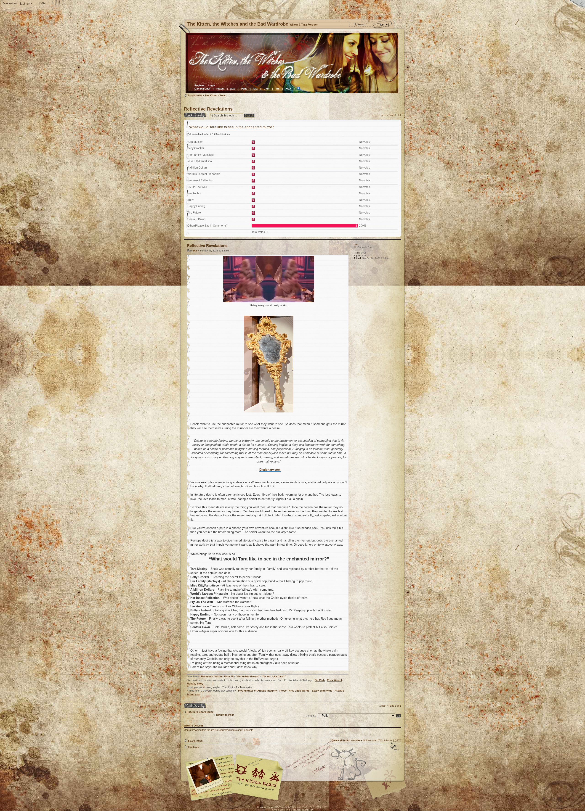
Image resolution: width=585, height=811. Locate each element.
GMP (266, 88)
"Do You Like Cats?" (273, 676)
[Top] (395, 746)
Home (10, 4)
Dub (195, 250)
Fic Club (320, 680)
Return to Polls (225, 714)
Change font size (26, 4)
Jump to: (311, 715)
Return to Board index (200, 712)
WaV (232, 88)
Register (199, 85)
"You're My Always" (247, 676)
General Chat (202, 88)
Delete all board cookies (346, 740)
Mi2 (255, 88)
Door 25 (229, 676)
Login (211, 85)
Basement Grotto (211, 676)
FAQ (42, 4)
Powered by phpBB (268, 807)
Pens (244, 88)
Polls (223, 95)
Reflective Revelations (208, 108)
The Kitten (211, 95)
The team (193, 747)
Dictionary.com (270, 469)
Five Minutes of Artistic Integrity (257, 690)
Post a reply (191, 114)
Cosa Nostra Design (302, 809)
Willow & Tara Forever (257, 776)
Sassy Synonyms (322, 690)
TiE (277, 88)
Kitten (220, 88)
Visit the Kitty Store (387, 787)
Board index (292, 63)
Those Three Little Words (294, 690)
